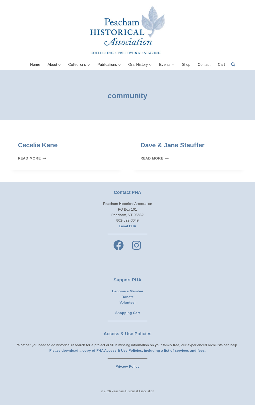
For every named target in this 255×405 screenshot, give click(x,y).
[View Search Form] (233, 64)
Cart (221, 64)
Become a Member (127, 291)
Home (35, 64)
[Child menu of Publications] (109, 64)
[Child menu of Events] (166, 64)
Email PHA (127, 226)
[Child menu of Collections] (79, 64)
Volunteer (128, 302)
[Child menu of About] (54, 64)
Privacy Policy (127, 366)
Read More (32, 158)
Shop (186, 64)
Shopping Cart (127, 313)
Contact (204, 64)
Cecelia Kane (38, 145)
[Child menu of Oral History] (140, 64)
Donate (128, 297)
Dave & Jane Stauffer (172, 145)
